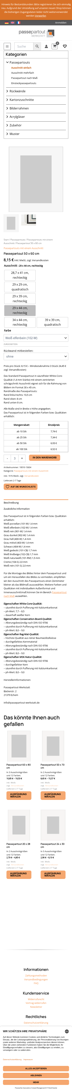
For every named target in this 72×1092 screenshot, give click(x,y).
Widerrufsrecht (36, 999)
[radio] (19, 275)
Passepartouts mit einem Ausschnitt (23, 248)
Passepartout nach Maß (24, 78)
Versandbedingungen (36, 979)
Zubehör (16, 125)
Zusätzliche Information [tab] (17, 508)
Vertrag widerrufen (36, 1003)
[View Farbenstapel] (28, 223)
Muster (15, 134)
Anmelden (60, 22)
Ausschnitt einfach (21, 67)
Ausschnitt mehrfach (22, 72)
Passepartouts (20, 62)
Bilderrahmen (19, 108)
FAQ (36, 983)
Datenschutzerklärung (36, 1022)
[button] (64, 46)
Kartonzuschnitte (22, 100)
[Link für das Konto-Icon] (46, 46)
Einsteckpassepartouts (23, 83)
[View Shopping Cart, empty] (55, 46)
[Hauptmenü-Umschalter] (7, 46)
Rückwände (17, 91)
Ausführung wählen (18, 795)
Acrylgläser (17, 117)
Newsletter (36, 1006)
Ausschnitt (10, 265)
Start (6, 239)
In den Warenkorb (44, 457)
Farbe (7, 330)
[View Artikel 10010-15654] (11, 223)
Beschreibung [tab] (11, 502)
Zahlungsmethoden (36, 975)
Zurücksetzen (11, 344)
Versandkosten (31, 475)
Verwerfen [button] (40, 15)
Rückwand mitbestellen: (18, 351)
